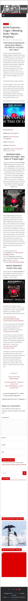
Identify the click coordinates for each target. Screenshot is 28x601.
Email (4, 445)
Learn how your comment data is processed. (14, 464)
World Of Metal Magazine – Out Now (14, 386)
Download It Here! (14, 387)
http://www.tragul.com (13, 133)
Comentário (5, 417)
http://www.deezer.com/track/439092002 (14, 320)
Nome (4, 438)
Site (3, 452)
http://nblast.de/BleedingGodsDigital (15, 262)
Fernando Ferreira (18, 40)
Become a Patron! (14, 378)
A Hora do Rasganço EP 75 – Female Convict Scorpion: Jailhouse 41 (13, 394)
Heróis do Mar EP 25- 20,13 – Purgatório (13, 399)
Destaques (6, 24)
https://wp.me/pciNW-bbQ (16, 148)
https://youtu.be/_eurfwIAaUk (12, 331)
